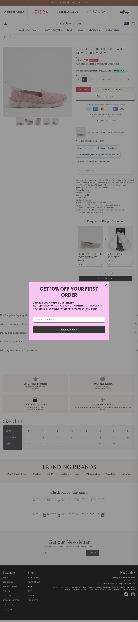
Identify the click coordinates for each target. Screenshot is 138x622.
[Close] (106, 285)
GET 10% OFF (69, 329)
